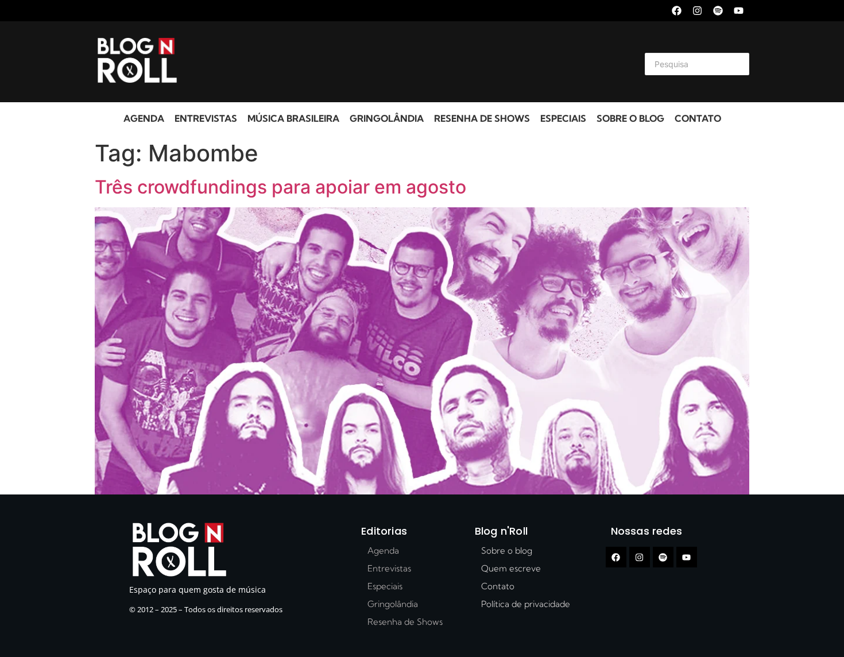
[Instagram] (697, 11)
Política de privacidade (525, 603)
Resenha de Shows (482, 118)
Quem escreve (511, 568)
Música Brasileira (293, 118)
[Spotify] (718, 11)
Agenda (143, 118)
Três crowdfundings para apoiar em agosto (280, 187)
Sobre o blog (630, 118)
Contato (698, 118)
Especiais (563, 118)
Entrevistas (206, 118)
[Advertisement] (408, 62)
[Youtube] (739, 11)
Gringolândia (387, 118)
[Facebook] (677, 11)
